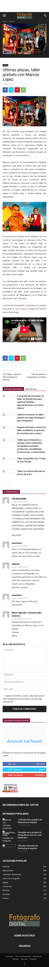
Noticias (24, 959)
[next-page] (8, 484)
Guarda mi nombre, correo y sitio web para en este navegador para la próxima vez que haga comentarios (23, 699)
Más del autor (31, 389)
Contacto (33, 959)
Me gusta (41, 764)
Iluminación (37, 956)
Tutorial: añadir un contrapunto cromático (36, 375)
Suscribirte (40, 775)
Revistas (16, 959)
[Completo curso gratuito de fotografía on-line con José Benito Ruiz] (9, 836)
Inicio (5, 21)
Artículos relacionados (13, 389)
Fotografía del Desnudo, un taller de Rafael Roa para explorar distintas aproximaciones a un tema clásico (30, 402)
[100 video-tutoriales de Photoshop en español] (9, 848)
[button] (4, 15)
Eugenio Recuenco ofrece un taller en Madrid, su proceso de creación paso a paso (31, 430)
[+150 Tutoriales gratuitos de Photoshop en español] (7, 826)
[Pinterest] (17, 90)
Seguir (42, 769)
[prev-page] (4, 484)
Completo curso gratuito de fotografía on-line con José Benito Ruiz (30, 835)
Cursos (11, 21)
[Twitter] (11, 90)
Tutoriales (9, 956)
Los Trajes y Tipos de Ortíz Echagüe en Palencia (12, 377)
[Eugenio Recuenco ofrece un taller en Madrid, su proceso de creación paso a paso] (9, 429)
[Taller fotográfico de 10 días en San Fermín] (9, 466)
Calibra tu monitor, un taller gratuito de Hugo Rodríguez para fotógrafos (31, 417)
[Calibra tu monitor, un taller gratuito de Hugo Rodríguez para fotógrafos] (9, 416)
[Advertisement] (24, 7)
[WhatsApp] (23, 90)
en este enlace (19, 309)
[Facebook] (5, 90)
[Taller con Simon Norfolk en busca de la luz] (9, 475)
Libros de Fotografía (23, 956)
